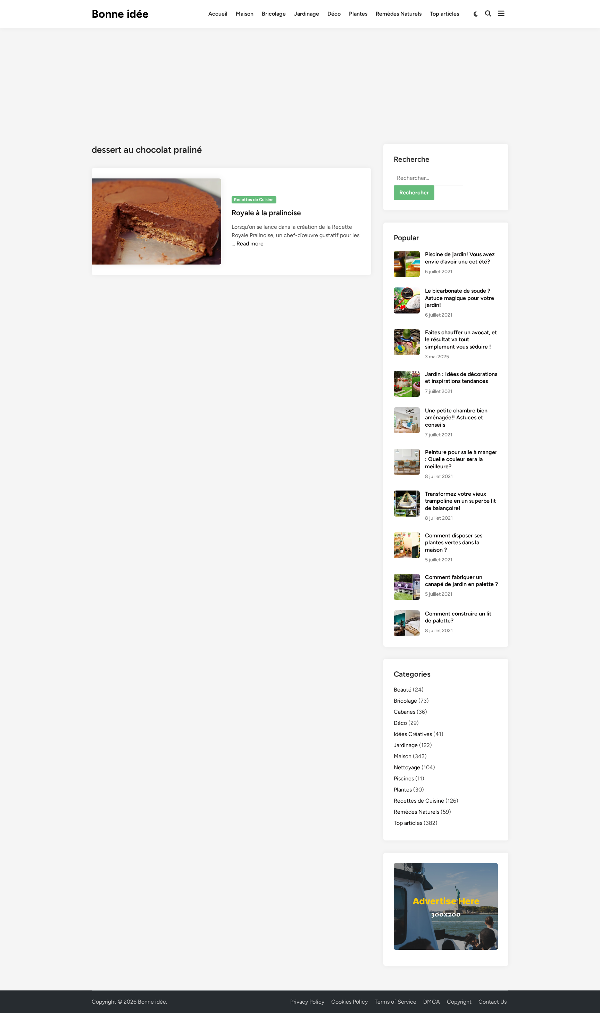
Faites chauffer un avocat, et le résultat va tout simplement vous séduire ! (461, 339)
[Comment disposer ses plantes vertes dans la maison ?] (407, 536)
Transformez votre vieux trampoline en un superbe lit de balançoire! (460, 501)
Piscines (404, 778)
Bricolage (274, 13)
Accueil (217, 13)
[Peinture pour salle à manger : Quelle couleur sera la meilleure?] (407, 453)
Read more (250, 243)
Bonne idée (120, 13)
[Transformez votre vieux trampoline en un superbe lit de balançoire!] (407, 494)
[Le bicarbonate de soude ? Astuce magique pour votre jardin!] (407, 291)
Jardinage (306, 13)
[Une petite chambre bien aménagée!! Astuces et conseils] (407, 411)
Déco (334, 13)
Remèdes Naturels (399, 13)
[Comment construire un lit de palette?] (407, 614)
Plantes (358, 13)
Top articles (444, 13)
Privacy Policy (307, 1001)
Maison (244, 13)
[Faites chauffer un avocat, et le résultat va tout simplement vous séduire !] (407, 333)
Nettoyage (407, 767)
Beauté (402, 689)
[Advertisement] (300, 79)
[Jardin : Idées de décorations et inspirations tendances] (407, 374)
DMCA (431, 1001)
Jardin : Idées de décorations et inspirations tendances (461, 377)
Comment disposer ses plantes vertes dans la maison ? (453, 542)
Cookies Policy (349, 1001)
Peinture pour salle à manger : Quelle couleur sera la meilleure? (461, 459)
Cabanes (404, 712)
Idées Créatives (413, 734)
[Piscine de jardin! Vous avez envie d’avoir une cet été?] (407, 255)
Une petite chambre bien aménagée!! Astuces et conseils (456, 417)
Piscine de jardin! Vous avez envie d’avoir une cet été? (460, 258)
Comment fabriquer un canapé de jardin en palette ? (461, 580)
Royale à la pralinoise (266, 212)
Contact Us (492, 1001)
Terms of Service (395, 1001)
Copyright (459, 1001)
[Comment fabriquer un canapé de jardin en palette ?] (407, 578)
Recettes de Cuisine (254, 199)
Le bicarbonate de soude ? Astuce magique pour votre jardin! (459, 297)
